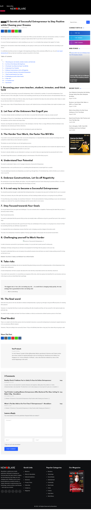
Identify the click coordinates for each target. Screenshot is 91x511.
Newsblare (54, 506)
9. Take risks (8, 78)
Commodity (50, 482)
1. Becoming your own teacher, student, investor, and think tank (20, 62)
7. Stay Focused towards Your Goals (13, 74)
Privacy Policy (28, 482)
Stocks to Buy (9, 6)
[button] (3, 3)
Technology (50, 474)
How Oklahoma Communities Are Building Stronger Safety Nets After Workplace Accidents (79, 94)
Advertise (27, 479)
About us (27, 471)
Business (50, 471)
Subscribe (27, 485)
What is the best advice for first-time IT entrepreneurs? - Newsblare (27, 403)
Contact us (27, 488)
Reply (61, 380)
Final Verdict (8, 82)
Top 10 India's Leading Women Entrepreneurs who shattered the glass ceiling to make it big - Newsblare (31, 393)
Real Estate (50, 485)
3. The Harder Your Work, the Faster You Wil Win (16, 66)
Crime (49, 488)
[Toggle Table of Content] (2, 60)
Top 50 (2, 6)
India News (50, 493)
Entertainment (51, 479)
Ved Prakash (5, 27)
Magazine (27, 490)
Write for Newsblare (30, 474)
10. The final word (9, 80)
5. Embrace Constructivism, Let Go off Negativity (16, 70)
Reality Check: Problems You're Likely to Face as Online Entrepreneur (27, 380)
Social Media (51, 477)
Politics (50, 490)
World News (51, 496)
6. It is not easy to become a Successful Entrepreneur (18, 72)
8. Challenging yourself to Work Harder (14, 76)
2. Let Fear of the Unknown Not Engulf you (15, 64)
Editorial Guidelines (30, 477)
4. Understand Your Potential (12, 68)
